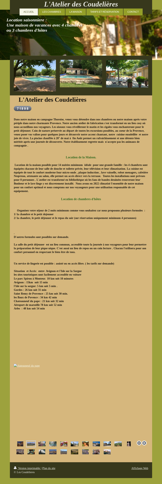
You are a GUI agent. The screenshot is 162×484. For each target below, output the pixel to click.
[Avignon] (96, 443)
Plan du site (48, 468)
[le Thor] (74, 443)
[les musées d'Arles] (129, 443)
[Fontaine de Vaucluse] (53, 443)
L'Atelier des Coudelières (81, 4)
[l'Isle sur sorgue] (81, 400)
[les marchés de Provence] (63, 443)
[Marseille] (53, 451)
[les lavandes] (85, 451)
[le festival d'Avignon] (20, 443)
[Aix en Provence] (42, 451)
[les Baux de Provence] (118, 443)
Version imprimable (29, 468)
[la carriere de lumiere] (31, 451)
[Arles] (20, 451)
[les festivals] (96, 451)
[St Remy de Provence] (107, 443)
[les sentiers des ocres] (85, 443)
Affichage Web (139, 468)
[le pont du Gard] (74, 451)
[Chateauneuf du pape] (31, 444)
